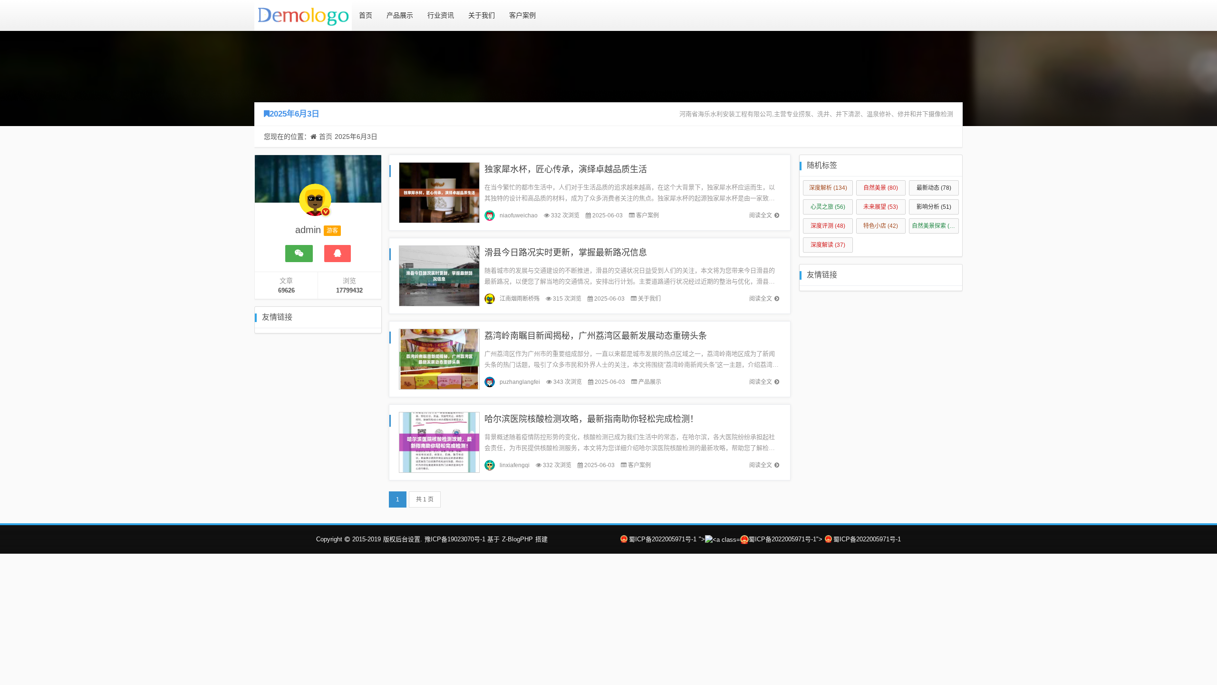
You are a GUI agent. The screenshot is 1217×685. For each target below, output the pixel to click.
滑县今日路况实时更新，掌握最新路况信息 (565, 252)
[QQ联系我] (337, 253)
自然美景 (880, 188)
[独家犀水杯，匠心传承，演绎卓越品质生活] (439, 192)
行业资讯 (440, 15)
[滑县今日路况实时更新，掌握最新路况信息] (439, 275)
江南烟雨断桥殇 (520, 298)
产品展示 (399, 15)
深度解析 (828, 188)
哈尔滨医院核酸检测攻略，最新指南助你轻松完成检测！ (591, 419)
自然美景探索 (935, 226)
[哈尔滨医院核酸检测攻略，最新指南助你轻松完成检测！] (439, 441)
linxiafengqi (515, 465)
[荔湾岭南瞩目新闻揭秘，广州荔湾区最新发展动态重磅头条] (439, 358)
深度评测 (828, 226)
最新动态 (934, 188)
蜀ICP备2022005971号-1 (662, 539)
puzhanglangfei (520, 382)
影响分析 (934, 207)
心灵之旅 (828, 207)
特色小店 (880, 226)
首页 (365, 15)
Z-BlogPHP (517, 539)
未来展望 (880, 207)
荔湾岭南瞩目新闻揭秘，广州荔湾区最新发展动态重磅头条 (595, 336)
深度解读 (828, 245)
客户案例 (522, 15)
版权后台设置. (402, 539)
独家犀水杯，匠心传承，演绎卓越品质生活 (565, 169)
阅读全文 (760, 215)
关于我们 (481, 15)
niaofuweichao (519, 215)
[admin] (315, 204)
